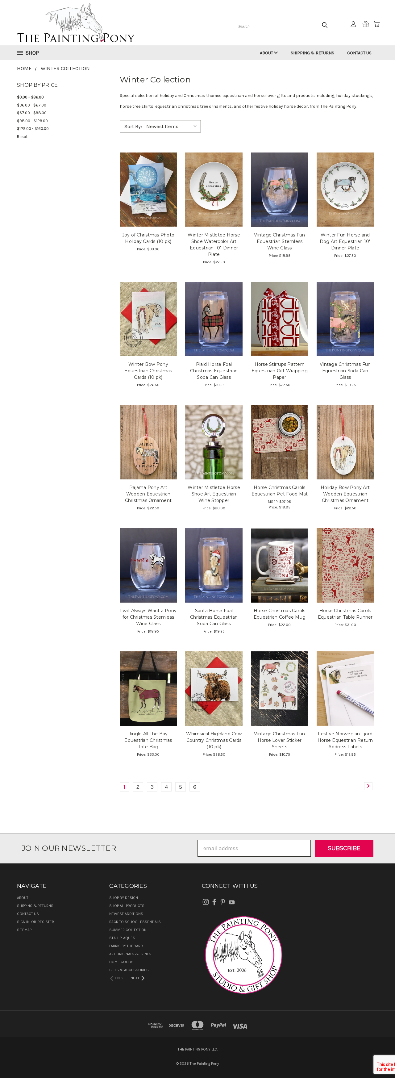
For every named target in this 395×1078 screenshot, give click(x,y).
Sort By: (133, 126)
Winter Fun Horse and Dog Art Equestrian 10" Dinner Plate (345, 241)
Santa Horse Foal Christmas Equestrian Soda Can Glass (214, 617)
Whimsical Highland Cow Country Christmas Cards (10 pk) (214, 740)
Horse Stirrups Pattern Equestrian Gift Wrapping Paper (280, 370)
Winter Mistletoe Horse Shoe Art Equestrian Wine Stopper (214, 494)
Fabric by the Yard (126, 946)
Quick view (148, 175)
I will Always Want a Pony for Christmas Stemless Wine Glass (148, 617)
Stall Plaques (122, 938)
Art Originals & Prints (130, 954)
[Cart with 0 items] (376, 24)
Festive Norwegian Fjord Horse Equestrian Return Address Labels (345, 740)
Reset (22, 136)
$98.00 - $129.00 (32, 121)
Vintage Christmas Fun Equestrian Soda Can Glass (345, 370)
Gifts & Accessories (129, 970)
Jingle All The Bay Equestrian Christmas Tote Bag (148, 740)
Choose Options (148, 202)
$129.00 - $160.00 (33, 128)
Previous (376, 1058)
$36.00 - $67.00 (31, 105)
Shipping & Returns (312, 53)
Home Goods (121, 962)
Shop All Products (126, 906)
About (267, 53)
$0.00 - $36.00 (30, 97)
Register (46, 922)
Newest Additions (126, 914)
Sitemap (24, 930)
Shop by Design (123, 898)
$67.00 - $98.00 (32, 113)
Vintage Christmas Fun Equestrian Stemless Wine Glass (279, 241)
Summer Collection (128, 930)
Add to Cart (214, 202)
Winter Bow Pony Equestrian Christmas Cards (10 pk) (148, 370)
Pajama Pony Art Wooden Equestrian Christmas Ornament (148, 494)
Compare (146, 188)
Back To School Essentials (135, 922)
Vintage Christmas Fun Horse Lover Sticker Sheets (279, 740)
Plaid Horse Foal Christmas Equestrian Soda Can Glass (214, 370)
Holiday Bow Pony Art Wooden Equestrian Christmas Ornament (345, 494)
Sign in (24, 922)
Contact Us (359, 53)
